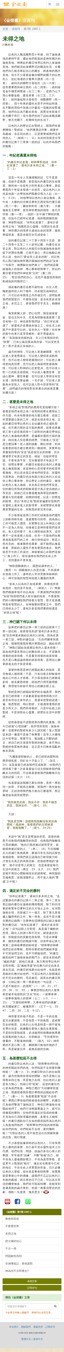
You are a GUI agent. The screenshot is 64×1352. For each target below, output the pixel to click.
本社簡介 (14, 1326)
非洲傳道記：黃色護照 (19, 1263)
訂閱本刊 (32, 1287)
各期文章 (32, 1281)
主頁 (5, 28)
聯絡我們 (26, 1326)
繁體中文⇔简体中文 (32, 1339)
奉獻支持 (38, 1326)
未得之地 (10, 1233)
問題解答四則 (13, 1256)
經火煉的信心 (13, 1241)
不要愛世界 (12, 1226)
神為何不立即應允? (17, 1270)
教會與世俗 (12, 1218)
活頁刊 (16, 28)
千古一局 (10, 1248)
